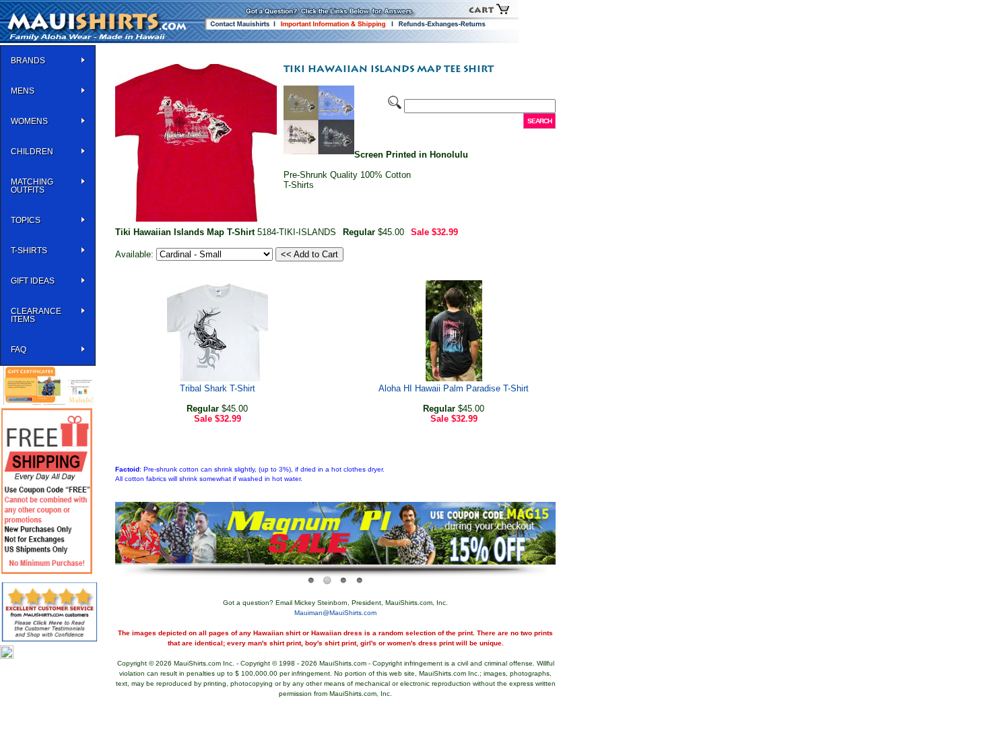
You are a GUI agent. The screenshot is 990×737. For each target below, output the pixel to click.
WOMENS (29, 121)
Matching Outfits (32, 186)
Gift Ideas (33, 281)
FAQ (18, 349)
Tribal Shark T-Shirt (217, 388)
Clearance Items (36, 315)
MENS (22, 91)
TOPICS (25, 220)
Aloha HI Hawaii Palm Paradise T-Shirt (453, 388)
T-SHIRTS (29, 250)
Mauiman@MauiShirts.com (335, 612)
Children (32, 151)
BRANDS (28, 60)
